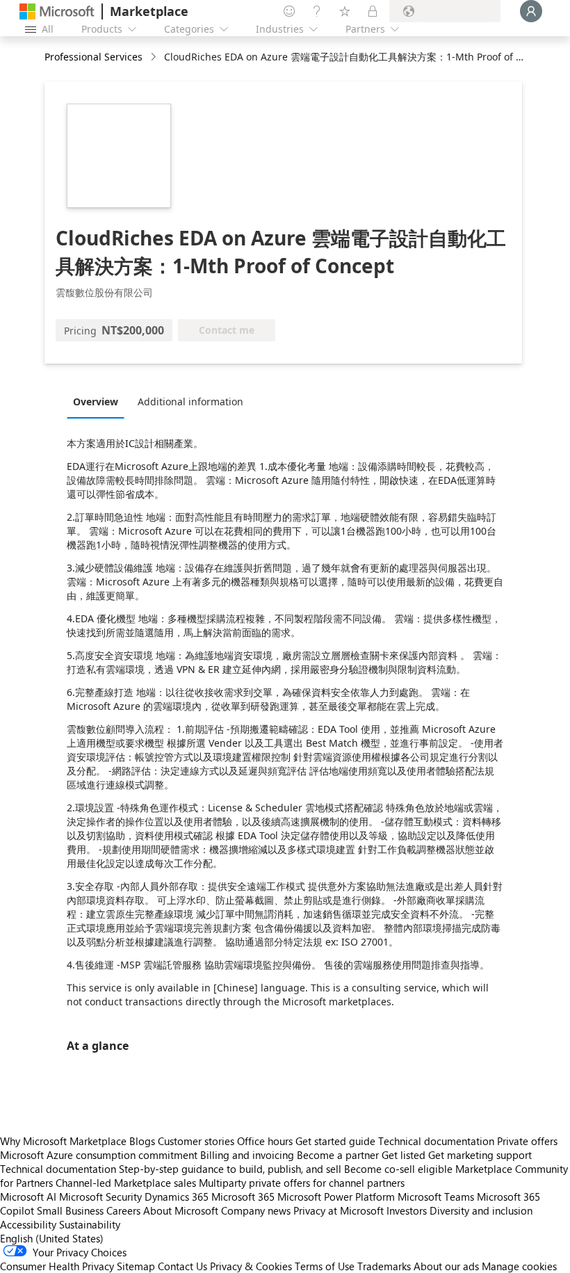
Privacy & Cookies (251, 1266)
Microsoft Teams (436, 1196)
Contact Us (182, 1266)
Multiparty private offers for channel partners (302, 1183)
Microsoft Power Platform (336, 1196)
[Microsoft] (57, 11)
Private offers (527, 1141)
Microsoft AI (28, 1196)
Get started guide (335, 1141)
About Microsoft (180, 1210)
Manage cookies (519, 1266)
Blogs (142, 1141)
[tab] (99, 401)
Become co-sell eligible (398, 1169)
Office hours (265, 1141)
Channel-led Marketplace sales (126, 1183)
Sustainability (89, 1224)
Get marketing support (480, 1155)
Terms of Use (325, 1266)
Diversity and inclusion (481, 1210)
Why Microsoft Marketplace (63, 1141)
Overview (95, 401)
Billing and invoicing (247, 1155)
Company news (256, 1210)
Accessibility (28, 1224)
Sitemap (136, 1266)
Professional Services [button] (93, 56)
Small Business (70, 1210)
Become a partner (338, 1155)
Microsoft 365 (243, 1196)
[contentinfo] (154, 57)
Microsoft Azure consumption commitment (100, 1155)
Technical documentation (436, 1141)
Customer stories (196, 1141)
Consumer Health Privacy (57, 1266)
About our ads (446, 1266)
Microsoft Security (100, 1196)
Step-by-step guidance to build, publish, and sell (230, 1169)
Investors (406, 1210)
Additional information (190, 401)
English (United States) (52, 1238)
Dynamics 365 (177, 1196)
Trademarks (384, 1266)
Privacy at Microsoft (338, 1210)
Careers (123, 1210)
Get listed (403, 1155)
